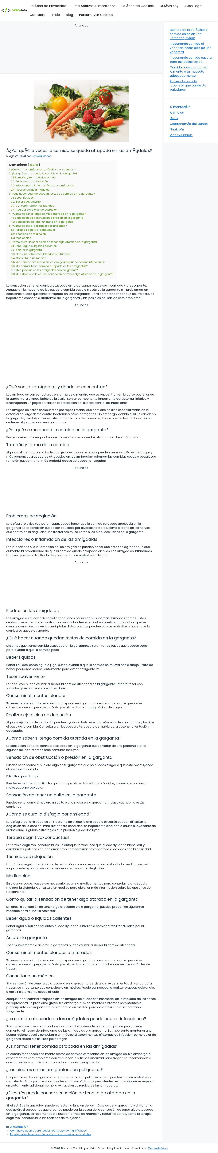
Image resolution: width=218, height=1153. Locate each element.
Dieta (174, 118)
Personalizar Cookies (96, 14)
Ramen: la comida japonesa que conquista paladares (188, 85)
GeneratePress (158, 1148)
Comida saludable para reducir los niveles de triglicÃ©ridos (48, 1130)
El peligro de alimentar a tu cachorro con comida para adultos (50, 1134)
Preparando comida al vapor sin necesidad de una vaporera (191, 48)
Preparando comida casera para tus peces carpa (191, 60)
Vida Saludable (181, 135)
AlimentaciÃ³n (19, 1127)
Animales (177, 112)
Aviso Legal (193, 6)
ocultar (34, 165)
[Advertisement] (81, 49)
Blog (69, 14)
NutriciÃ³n (177, 129)
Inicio (55, 14)
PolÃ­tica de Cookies (137, 6)
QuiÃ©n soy (169, 6)
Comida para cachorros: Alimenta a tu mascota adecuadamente (188, 71)
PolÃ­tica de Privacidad (48, 6)
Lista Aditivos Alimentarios (93, 6)
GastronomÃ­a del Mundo (189, 124)
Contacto (37, 14)
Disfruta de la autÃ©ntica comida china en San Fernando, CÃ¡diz (188, 34)
